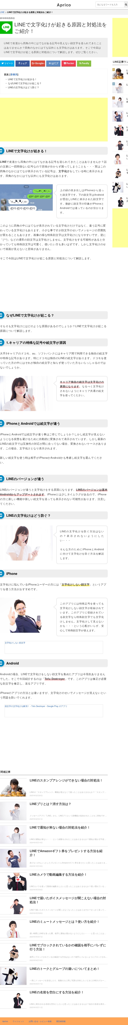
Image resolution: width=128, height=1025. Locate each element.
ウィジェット (18, 1021)
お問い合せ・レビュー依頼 (40, 1021)
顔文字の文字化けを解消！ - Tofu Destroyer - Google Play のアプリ (36, 706)
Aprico (64, 5)
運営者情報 (61, 1021)
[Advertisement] (54, 119)
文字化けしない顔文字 (15, 642)
